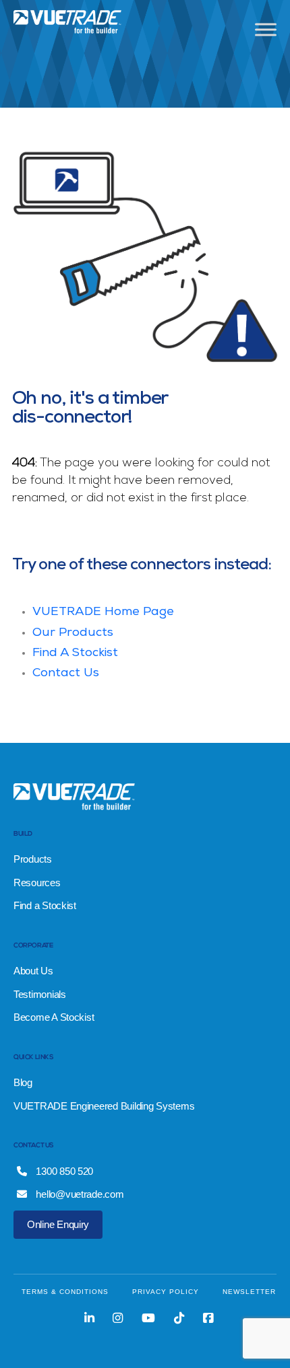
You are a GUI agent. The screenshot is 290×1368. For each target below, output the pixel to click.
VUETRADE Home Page (103, 612)
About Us (33, 970)
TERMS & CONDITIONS (65, 1291)
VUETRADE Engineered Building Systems (103, 1106)
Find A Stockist (75, 653)
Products (32, 859)
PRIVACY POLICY (165, 1291)
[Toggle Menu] (266, 29)
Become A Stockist (53, 1017)
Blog (22, 1082)
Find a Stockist (44, 905)
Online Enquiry (58, 1224)
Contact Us (65, 674)
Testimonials (39, 994)
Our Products (72, 633)
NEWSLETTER (249, 1291)
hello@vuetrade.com (79, 1194)
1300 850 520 (64, 1171)
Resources (37, 882)
